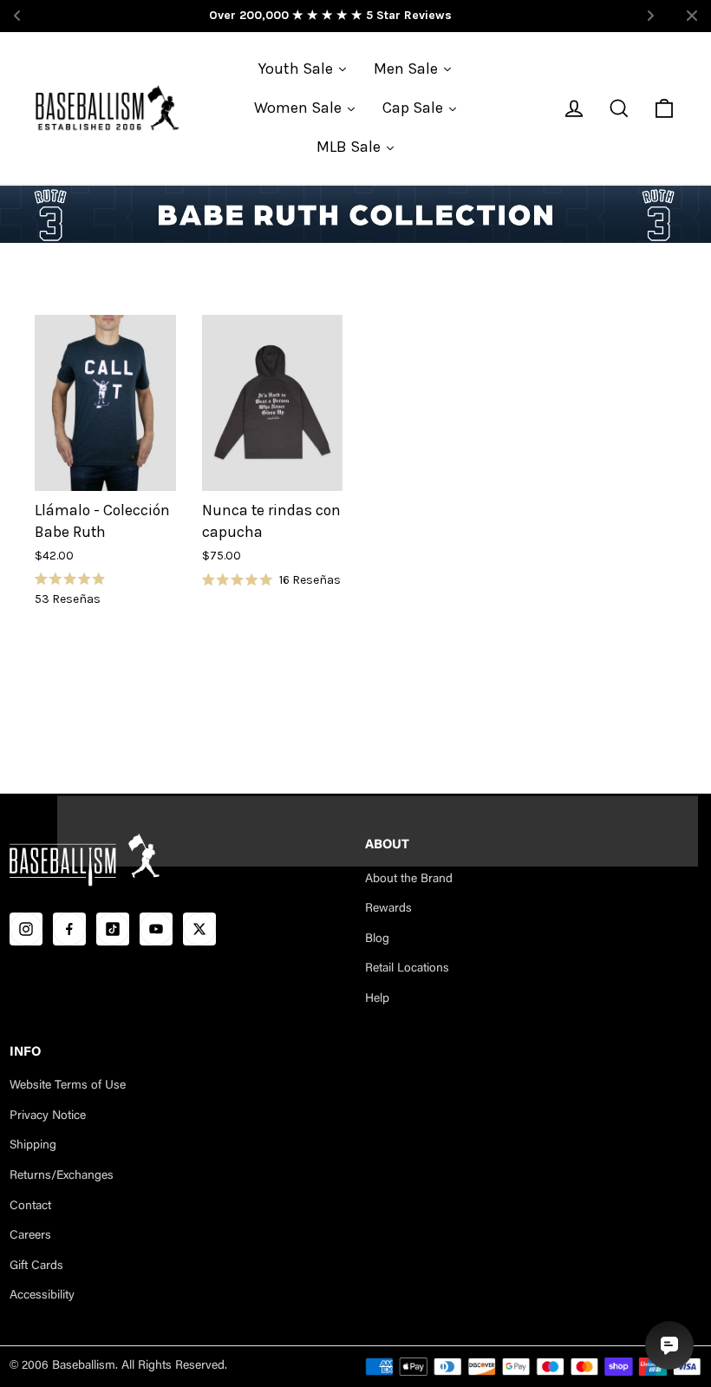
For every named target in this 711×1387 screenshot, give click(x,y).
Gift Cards (36, 1266)
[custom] (26, 929)
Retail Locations (407, 969)
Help (377, 999)
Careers (30, 1236)
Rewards (388, 909)
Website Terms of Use (68, 1086)
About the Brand (409, 879)
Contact (30, 1207)
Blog (377, 939)
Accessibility (42, 1296)
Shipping (33, 1146)
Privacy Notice (48, 1116)
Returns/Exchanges (62, 1176)
